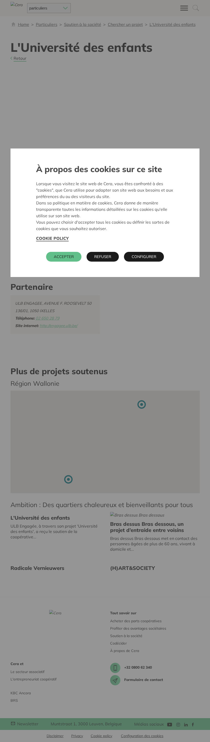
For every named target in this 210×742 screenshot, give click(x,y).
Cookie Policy (52, 238)
